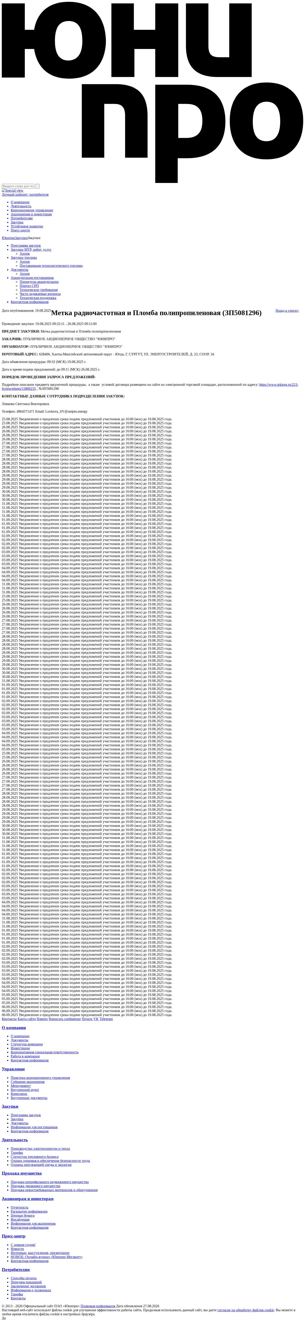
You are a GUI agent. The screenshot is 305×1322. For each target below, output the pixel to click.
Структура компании (27, 1044)
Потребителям (16, 1269)
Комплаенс (19, 1094)
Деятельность (15, 1139)
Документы (19, 270)
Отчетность (19, 1207)
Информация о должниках (31, 1290)
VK (96, 1019)
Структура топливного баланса (34, 1157)
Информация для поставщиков (34, 1127)
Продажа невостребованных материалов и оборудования (54, 1190)
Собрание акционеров (28, 1082)
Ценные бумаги (23, 1215)
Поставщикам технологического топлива (51, 265)
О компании (14, 1027)
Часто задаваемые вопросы (40, 294)
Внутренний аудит (25, 1090)
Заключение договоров (28, 1286)
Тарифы (17, 1152)
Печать (87, 1019)
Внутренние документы (29, 1098)
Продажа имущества (22, 1173)
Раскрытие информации (29, 1211)
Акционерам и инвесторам (28, 1198)
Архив (25, 253)
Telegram (106, 1019)
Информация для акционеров (33, 1223)
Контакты (9, 1019)
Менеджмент (21, 1086)
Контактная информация (29, 302)
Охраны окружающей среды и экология (41, 1165)
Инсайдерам (20, 1219)
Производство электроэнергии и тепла (40, 1148)
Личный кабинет (25, 194)
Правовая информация (98, 1306)
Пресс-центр (13, 1236)
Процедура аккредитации (39, 282)
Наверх (42, 1019)
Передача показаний (26, 1282)
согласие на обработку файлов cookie (245, 1310)
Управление (13, 1069)
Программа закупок (26, 245)
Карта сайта (27, 1019)
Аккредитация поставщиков (32, 278)
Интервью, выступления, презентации (40, 1253)
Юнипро (8, 238)
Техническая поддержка (38, 298)
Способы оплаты (24, 1278)
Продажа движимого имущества (35, 1186)
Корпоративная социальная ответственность (45, 1052)
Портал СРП (29, 286)
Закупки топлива (24, 257)
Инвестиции (20, 1048)
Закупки (21, 238)
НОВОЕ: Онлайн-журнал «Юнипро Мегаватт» (47, 1257)
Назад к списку (287, 310)
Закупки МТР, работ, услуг (31, 249)
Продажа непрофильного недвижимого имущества (50, 1182)
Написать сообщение (65, 1019)
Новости (17, 1249)
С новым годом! (23, 1245)
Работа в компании (25, 1056)
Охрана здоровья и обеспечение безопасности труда (50, 1161)
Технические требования (39, 290)
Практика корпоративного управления (40, 1078)
